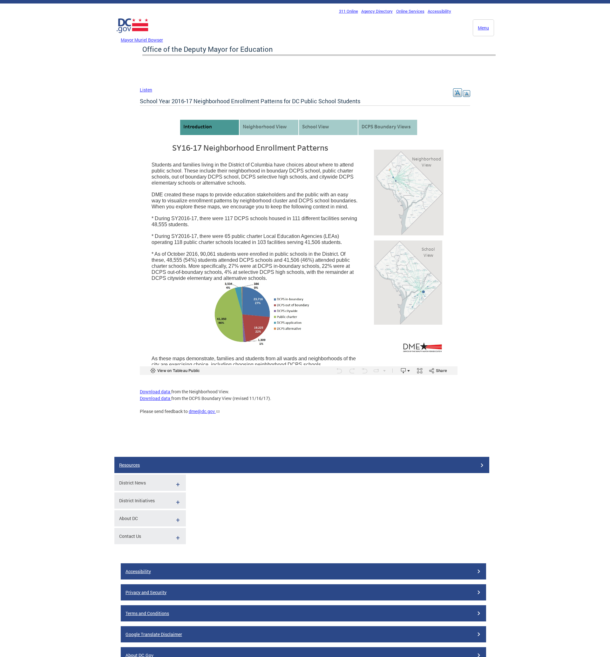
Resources (129, 465)
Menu (483, 28)
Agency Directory (377, 11)
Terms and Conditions (147, 613)
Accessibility (439, 11)
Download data (155, 392)
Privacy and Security (145, 592)
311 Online (348, 11)
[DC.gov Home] (132, 34)
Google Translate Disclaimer (153, 634)
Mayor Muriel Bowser (142, 40)
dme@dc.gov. (202, 411)
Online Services (410, 11)
